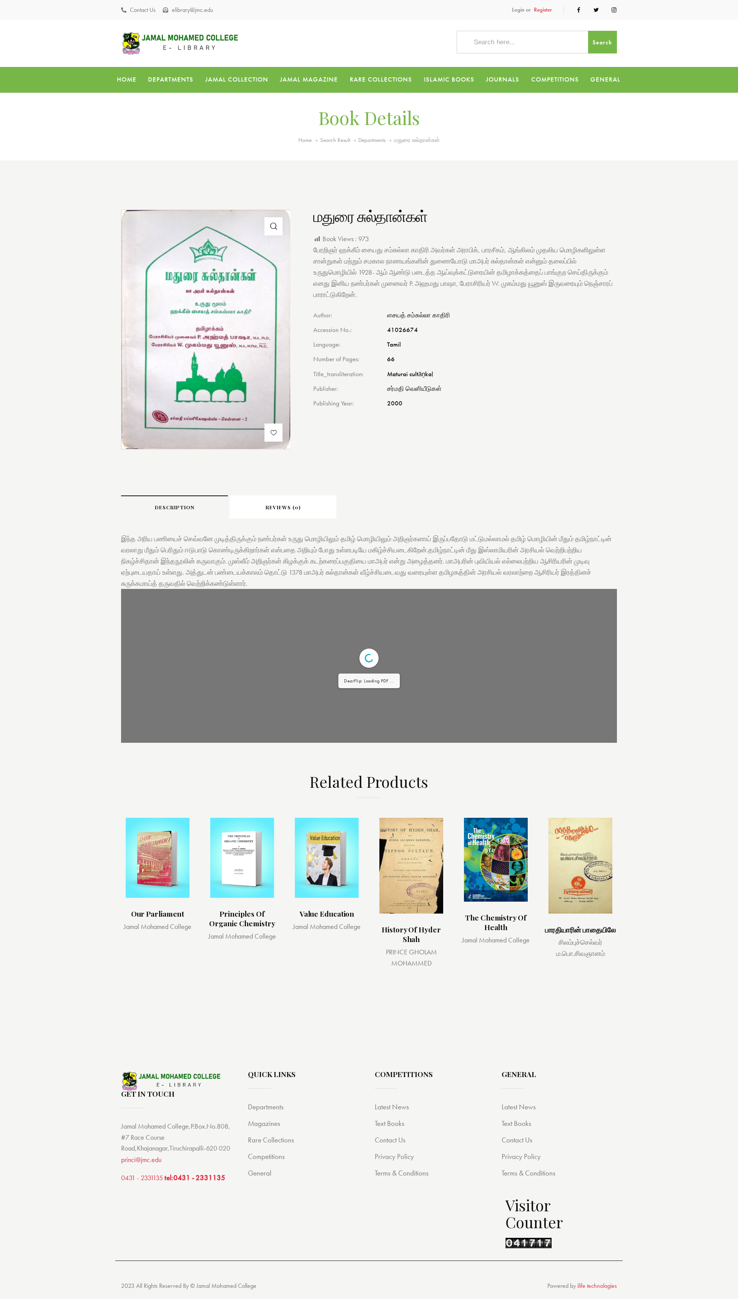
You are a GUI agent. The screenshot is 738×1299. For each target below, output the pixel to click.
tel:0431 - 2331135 (195, 1177)
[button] (273, 433)
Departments (372, 140)
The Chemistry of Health (495, 922)
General (259, 1173)
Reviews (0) (283, 507)
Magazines (264, 1123)
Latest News (392, 1107)
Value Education (326, 913)
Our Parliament (157, 913)
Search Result (335, 140)
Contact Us (390, 1140)
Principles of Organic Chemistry (242, 918)
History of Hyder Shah (411, 934)
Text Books (389, 1123)
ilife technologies (597, 1286)
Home (305, 140)
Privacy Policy (394, 1156)
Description (174, 507)
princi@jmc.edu (141, 1159)
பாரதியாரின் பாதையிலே (580, 929)
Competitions (266, 1156)
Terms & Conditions (402, 1173)
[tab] (174, 507)
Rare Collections (271, 1140)
